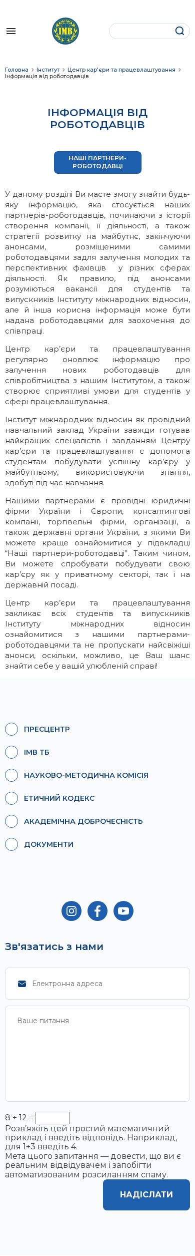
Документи (49, 844)
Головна (16, 70)
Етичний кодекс (59, 798)
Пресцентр (47, 729)
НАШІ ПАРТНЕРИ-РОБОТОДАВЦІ (97, 162)
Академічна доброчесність (83, 821)
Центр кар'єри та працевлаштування (122, 70)
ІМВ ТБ (37, 752)
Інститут (48, 70)
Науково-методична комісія (86, 775)
